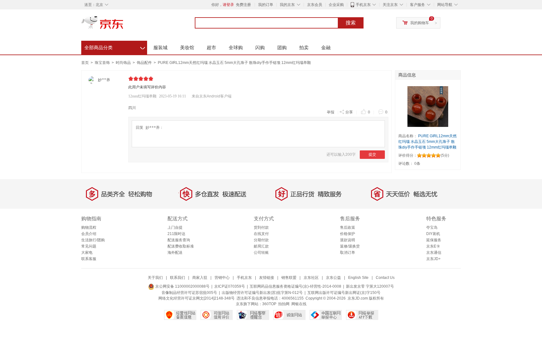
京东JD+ (433, 259)
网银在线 (298, 304)
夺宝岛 (432, 227)
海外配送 (175, 252)
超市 (211, 47)
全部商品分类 (114, 46)
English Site (358, 277)
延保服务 (433, 240)
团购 (282, 47)
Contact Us (385, 277)
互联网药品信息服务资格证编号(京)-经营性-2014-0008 (295, 286)
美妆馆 (187, 47)
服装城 (160, 47)
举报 (330, 112)
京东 (123, 25)
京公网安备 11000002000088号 (182, 286)
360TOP (269, 304)
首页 (85, 62)
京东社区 (311, 277)
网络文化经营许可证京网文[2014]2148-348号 (196, 298)
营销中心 (222, 277)
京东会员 (314, 5)
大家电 (87, 252)
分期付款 (261, 240)
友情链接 (266, 277)
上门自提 (175, 227)
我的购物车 (419, 23)
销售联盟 (288, 277)
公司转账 (261, 252)
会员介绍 (88, 234)
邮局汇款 (261, 246)
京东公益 (333, 277)
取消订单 (347, 252)
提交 (372, 154)
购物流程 (88, 227)
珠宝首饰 (103, 62)
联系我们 (177, 277)
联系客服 (88, 259)
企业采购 (336, 5)
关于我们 (155, 277)
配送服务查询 (178, 240)
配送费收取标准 (180, 246)
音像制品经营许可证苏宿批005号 (189, 292)
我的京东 (287, 5)
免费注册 (243, 5)
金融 (326, 47)
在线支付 (261, 234)
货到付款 (261, 227)
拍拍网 (284, 304)
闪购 (260, 47)
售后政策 (347, 227)
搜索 (351, 22)
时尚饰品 (124, 62)
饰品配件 (145, 62)
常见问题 (88, 246)
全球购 (236, 47)
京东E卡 (433, 246)
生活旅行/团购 (93, 240)
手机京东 (363, 5)
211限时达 (176, 234)
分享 (349, 112)
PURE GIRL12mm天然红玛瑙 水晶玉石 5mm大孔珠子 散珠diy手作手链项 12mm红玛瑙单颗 (234, 62)
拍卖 (304, 47)
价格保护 (347, 234)
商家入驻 (199, 277)
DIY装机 (433, 234)
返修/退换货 (350, 246)
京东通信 (433, 252)
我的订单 (265, 5)
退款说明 (347, 240)
